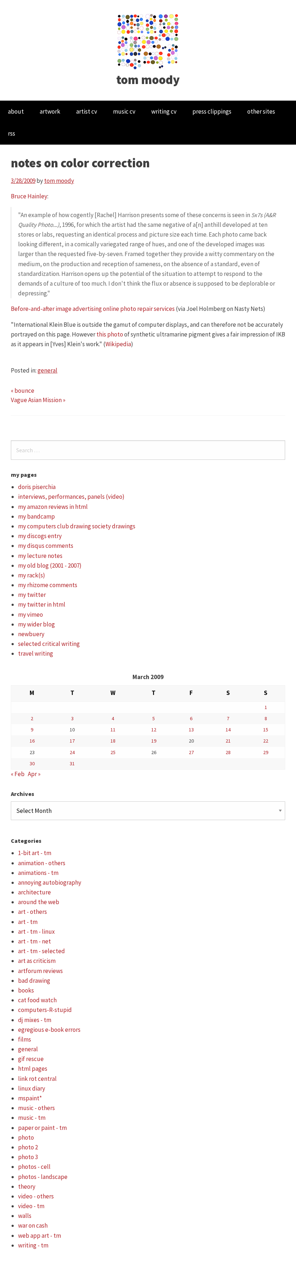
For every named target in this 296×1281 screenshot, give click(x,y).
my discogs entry (40, 536)
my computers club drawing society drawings (76, 526)
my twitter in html (41, 604)
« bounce (22, 391)
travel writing (35, 653)
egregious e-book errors (49, 1030)
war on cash (33, 1225)
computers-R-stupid (45, 1010)
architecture (34, 892)
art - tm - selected (41, 951)
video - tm (31, 1206)
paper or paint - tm (42, 1128)
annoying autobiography (49, 882)
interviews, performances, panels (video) (71, 497)
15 (265, 729)
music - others (36, 1108)
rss (11, 133)
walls (24, 1216)
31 (72, 763)
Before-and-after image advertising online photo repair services (93, 309)
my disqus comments (45, 546)
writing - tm (33, 1245)
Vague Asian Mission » (38, 400)
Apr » (34, 774)
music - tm (31, 1118)
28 (228, 752)
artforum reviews (40, 971)
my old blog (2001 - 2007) (50, 565)
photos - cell (34, 1167)
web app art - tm (39, 1236)
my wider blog (36, 624)
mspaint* (30, 1098)
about (16, 111)
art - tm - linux (36, 932)
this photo (109, 334)
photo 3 (28, 1157)
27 (191, 752)
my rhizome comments (47, 585)
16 (32, 741)
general (47, 370)
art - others (32, 912)
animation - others (41, 863)
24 (72, 752)
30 (32, 763)
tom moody (148, 80)
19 (153, 741)
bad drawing (34, 981)
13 (191, 729)
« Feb (18, 774)
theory (26, 1186)
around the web (38, 902)
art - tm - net (34, 941)
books (26, 990)
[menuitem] (16, 112)
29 (265, 752)
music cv (124, 111)
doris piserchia (37, 487)
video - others (36, 1196)
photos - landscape (43, 1177)
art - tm (28, 922)
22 (265, 741)
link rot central (37, 1079)
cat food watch (37, 1000)
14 (228, 729)
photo (26, 1137)
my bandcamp (36, 516)
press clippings (211, 111)
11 (113, 729)
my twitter (32, 595)
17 (72, 741)
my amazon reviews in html (53, 507)
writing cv (164, 111)
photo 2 (28, 1147)
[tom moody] (148, 41)
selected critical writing (49, 644)
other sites (261, 111)
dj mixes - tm (34, 1020)
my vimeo (30, 615)
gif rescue (31, 1059)
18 (113, 741)
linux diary (31, 1088)
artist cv (86, 111)
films (24, 1039)
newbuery (31, 634)
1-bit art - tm (34, 853)
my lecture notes (40, 556)
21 (228, 741)
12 (153, 729)
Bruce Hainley (29, 196)
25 (113, 752)
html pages (32, 1069)
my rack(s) (31, 575)
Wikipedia (118, 344)
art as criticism (37, 961)
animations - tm (38, 873)
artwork (50, 111)
